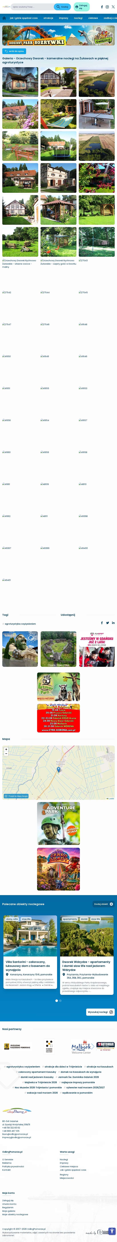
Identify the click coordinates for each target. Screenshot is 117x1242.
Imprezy (64, 1162)
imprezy (63, 18)
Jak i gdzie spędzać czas (73, 1169)
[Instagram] (107, 6)
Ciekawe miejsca (69, 1166)
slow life (26, 919)
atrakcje (48, 18)
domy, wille (12, 919)
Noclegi (64, 1159)
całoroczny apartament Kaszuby (37, 1071)
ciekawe (93, 18)
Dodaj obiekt (101, 904)
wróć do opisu (16, 51)
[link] (101, 622)
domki (84, 919)
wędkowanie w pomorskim (77, 1092)
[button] (58, 770)
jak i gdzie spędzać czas (24, 18)
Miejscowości (67, 1178)
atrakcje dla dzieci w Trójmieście (63, 1066)
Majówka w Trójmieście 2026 (41, 1082)
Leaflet (111, 798)
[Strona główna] (4, 18)
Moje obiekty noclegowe (15, 1214)
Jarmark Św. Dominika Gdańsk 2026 (78, 1077)
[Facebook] (102, 6)
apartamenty (70, 919)
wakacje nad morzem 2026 (42, 1092)
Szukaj (64, 6)
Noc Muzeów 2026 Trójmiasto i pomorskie (38, 1087)
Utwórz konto (9, 1203)
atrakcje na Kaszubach (100, 1066)
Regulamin (7, 1207)
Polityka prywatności (13, 1166)
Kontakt (6, 1169)
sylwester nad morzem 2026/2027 (85, 1087)
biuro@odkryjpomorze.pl (15, 1134)
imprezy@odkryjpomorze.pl (16, 1137)
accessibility (112, 1231)
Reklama (6, 1162)
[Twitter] (113, 6)
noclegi (78, 18)
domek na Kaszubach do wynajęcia (81, 1071)
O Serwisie (7, 1159)
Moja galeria (8, 1210)
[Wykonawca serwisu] (100, 1232)
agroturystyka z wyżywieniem (20, 623)
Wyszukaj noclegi (98, 1012)
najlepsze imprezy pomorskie (78, 1082)
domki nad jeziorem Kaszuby (37, 1077)
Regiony (64, 1174)
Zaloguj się (7, 1200)
